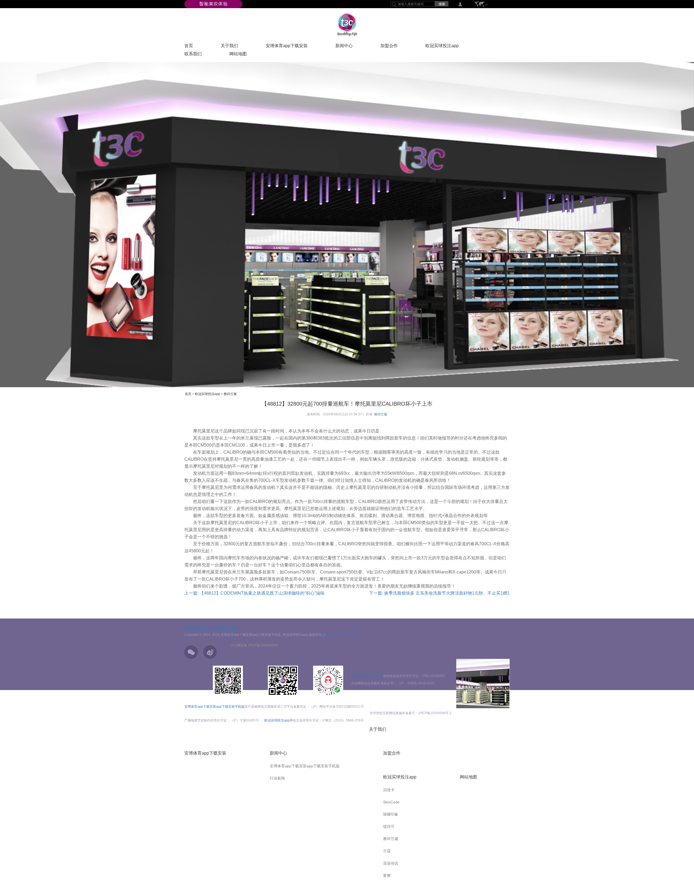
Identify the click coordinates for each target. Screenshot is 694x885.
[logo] (347, 25)
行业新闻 (277, 778)
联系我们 (193, 55)
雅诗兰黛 (230, 394)
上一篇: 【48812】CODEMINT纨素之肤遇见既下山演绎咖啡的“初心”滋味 (254, 593)
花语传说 (390, 863)
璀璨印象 (390, 814)
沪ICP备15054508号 (341, 635)
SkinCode (391, 802)
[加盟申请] (483, 683)
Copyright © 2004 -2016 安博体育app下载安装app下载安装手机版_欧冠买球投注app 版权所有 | (254, 635)
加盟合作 (389, 47)
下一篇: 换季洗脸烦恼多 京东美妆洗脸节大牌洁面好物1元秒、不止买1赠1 (439, 593)
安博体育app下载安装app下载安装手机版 (214, 706)
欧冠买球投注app (442, 47)
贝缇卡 (388, 790)
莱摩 (387, 875)
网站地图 (238, 55)
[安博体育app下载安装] (213, 4)
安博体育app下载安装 (287, 47)
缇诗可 (388, 826)
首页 (188, 47)
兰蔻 (387, 851)
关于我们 (229, 47)
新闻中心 (344, 47)
